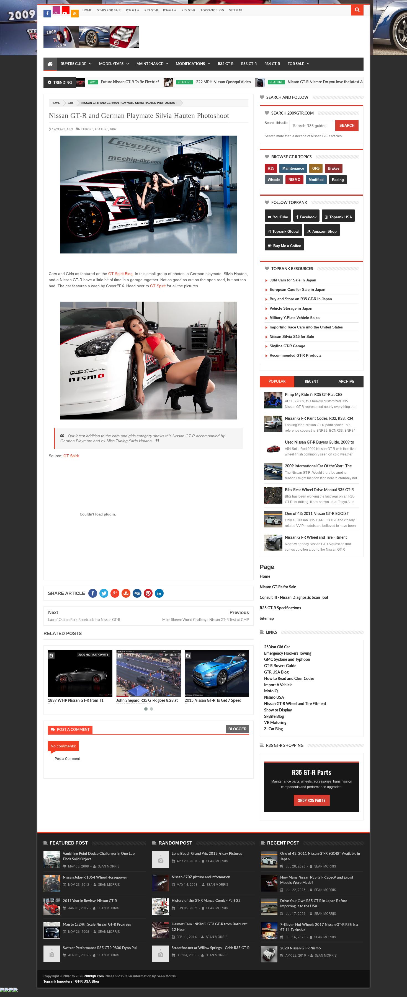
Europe (87, 129)
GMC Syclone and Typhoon (287, 660)
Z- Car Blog (273, 729)
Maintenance (149, 64)
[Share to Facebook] (53, 691)
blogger (237, 729)
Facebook (308, 217)
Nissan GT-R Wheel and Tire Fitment (316, 538)
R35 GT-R (188, 10)
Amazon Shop (324, 231)
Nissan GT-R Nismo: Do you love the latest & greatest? (307, 82)
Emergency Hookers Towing (287, 654)
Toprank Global (285, 231)
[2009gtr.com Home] (50, 64)
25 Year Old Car (277, 647)
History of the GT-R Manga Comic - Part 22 (206, 901)
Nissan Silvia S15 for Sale (292, 337)
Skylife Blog (274, 717)
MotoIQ (271, 691)
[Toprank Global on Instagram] (56, 10)
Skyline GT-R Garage (287, 346)
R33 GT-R (151, 10)
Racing (338, 180)
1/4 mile (102, 654)
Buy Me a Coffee (287, 246)
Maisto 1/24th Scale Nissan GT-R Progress (97, 924)
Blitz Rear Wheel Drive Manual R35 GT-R (319, 490)
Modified (316, 180)
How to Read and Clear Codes (289, 679)
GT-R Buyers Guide (280, 666)
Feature (159, 82)
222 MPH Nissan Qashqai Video (197, 82)
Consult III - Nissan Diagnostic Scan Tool (294, 598)
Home (87, 10)
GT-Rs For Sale (109, 10)
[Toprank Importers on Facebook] (47, 13)
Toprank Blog (212, 10)
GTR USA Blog (276, 672)
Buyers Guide (73, 64)
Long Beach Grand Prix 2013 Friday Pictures (207, 854)
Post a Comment (67, 759)
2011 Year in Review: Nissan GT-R (90, 901)
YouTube (280, 217)
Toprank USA (340, 217)
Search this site (276, 123)
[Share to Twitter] (59, 691)
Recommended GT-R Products (295, 355)
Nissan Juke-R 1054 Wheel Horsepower (95, 877)
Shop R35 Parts (312, 800)
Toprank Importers (58, 981)
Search (346, 125)
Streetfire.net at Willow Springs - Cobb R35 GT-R (210, 948)
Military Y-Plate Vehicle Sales (295, 318)
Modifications (190, 64)
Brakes (333, 168)
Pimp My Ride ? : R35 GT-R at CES (313, 395)
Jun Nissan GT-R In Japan (206, 701)
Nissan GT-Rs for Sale (278, 587)
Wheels (274, 180)
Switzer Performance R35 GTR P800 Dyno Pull (100, 948)
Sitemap (235, 10)
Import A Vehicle (278, 685)
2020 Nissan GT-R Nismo (300, 948)
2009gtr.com (94, 976)
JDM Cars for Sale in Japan (293, 280)
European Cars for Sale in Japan (297, 290)
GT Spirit (158, 286)
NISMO (294, 180)
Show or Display (278, 710)
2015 (173, 654)
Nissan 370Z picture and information (201, 877)
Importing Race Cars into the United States (306, 327)
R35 (271, 168)
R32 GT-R (133, 10)
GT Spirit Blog (120, 273)
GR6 (71, 102)
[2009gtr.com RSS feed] (75, 13)
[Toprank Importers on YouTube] (65, 10)
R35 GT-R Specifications (280, 608)
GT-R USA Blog (87, 981)
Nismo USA (274, 698)
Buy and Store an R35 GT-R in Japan (301, 299)
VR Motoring (275, 723)
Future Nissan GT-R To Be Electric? (104, 82)
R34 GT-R (170, 10)
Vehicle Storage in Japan (291, 308)
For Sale (296, 64)
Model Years (111, 64)
